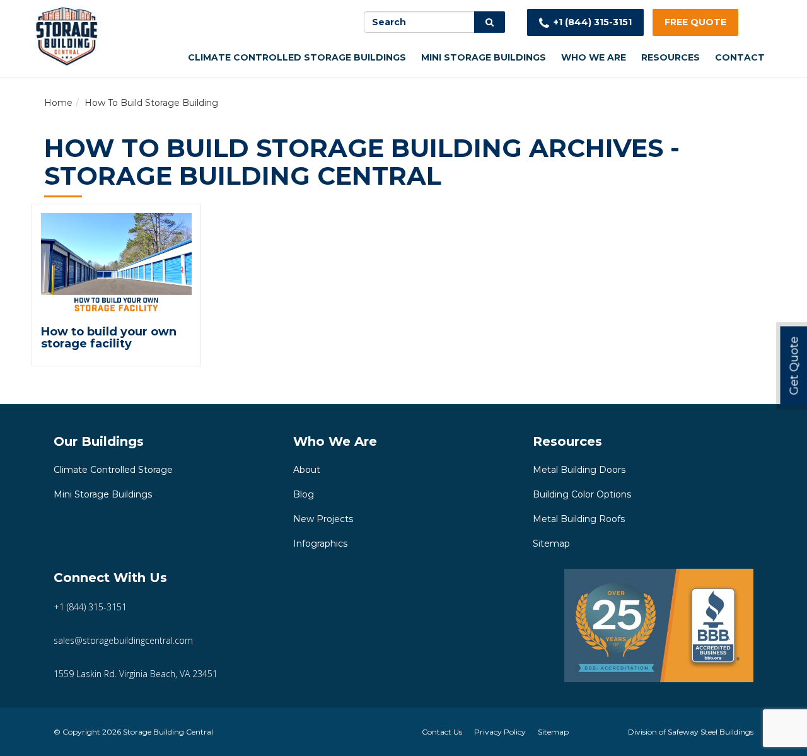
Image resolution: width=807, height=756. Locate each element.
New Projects (323, 519)
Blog (303, 494)
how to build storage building (151, 102)
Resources (670, 57)
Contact (740, 57)
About (306, 469)
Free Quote (695, 22)
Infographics (320, 543)
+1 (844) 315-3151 (593, 22)
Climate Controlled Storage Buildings (297, 57)
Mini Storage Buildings (483, 57)
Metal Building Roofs (579, 519)
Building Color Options (582, 494)
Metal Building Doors (579, 469)
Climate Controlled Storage (113, 469)
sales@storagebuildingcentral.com (123, 640)
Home (58, 102)
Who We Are (593, 57)
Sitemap (551, 543)
